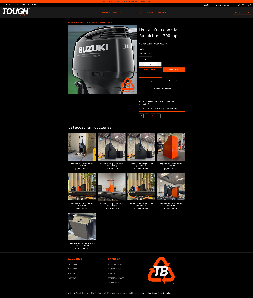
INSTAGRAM (73, 264)
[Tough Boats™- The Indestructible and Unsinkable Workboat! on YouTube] (17, 5)
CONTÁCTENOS (114, 283)
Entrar (242, 5)
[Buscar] (248, 12)
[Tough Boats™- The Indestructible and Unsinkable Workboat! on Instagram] (10, 5)
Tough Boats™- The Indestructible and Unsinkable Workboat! (107, 293)
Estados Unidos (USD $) (224, 5)
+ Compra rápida (82, 151)
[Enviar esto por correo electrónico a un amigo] (158, 116)
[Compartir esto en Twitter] (141, 116)
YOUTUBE (72, 278)
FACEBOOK (72, 269)
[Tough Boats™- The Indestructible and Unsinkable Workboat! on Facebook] (6, 5)
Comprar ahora (174, 69)
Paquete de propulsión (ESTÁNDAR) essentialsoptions (141, 147)
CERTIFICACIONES (116, 278)
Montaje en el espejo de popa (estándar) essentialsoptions (82, 226)
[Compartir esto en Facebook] (147, 116)
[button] (111, 12)
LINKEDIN (72, 273)
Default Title (145, 53)
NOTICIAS (112, 273)
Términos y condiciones (162, 88)
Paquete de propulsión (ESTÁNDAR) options (82, 147)
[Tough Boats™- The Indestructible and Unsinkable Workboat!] (16, 12)
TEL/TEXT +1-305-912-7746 (28, 5)
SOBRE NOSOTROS (115, 264)
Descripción (150, 81)
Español (207, 5)
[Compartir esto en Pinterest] (153, 116)
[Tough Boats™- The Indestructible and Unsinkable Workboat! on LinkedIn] (14, 5)
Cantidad (142, 60)
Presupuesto (173, 81)
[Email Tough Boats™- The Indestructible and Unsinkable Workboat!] (2, 5)
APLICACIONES (114, 269)
